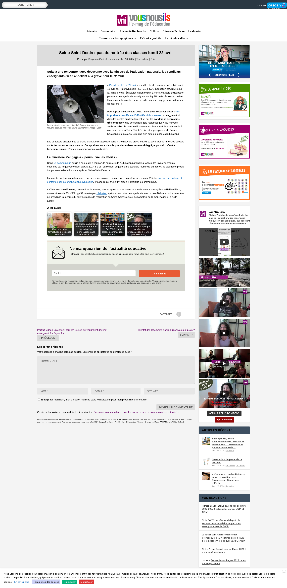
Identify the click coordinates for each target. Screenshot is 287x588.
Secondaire (108, 31)
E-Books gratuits (150, 38)
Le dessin (194, 31)
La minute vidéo (175, 38)
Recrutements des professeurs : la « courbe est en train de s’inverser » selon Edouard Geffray (223, 537)
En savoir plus (224, 75)
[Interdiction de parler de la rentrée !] (206, 461)
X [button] (284, 571)
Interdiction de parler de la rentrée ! (227, 461)
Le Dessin (240, 465)
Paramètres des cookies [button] (46, 582)
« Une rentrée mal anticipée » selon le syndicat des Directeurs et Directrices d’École (228, 479)
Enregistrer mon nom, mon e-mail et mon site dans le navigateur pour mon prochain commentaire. (94, 399)
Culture (154, 31)
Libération (101, 193)
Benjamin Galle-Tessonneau (103, 59)
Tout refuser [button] (86, 582)
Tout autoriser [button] (69, 582)
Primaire (92, 31)
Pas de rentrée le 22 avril (122, 85)
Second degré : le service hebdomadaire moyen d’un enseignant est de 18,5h (221, 523)
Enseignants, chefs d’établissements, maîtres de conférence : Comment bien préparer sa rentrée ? (228, 443)
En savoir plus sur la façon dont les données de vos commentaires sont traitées (137, 412)
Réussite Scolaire (174, 31)
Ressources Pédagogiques (116, 38)
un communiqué (62, 163)
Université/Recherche (132, 31)
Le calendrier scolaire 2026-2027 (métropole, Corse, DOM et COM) (224, 508)
